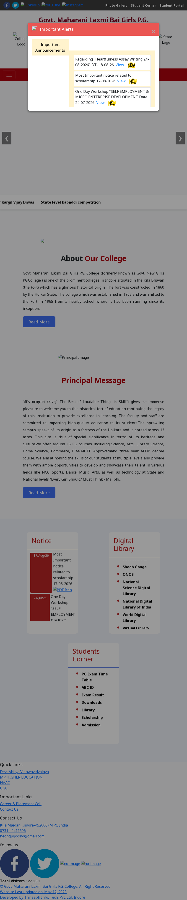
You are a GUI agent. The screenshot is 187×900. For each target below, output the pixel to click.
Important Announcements (50, 47)
